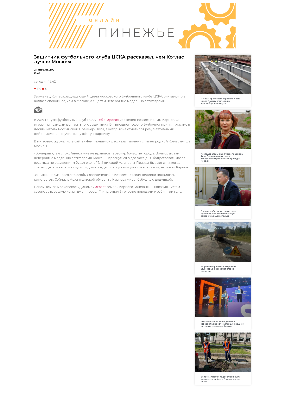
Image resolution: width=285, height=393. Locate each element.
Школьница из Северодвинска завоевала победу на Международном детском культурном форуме (222, 324)
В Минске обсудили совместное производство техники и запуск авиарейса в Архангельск (218, 213)
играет (100, 187)
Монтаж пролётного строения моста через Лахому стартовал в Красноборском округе (220, 101)
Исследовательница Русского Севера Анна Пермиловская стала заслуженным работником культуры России (222, 157)
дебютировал (108, 120)
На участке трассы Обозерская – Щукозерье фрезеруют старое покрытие (218, 268)
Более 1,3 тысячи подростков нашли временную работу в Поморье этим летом (220, 379)
